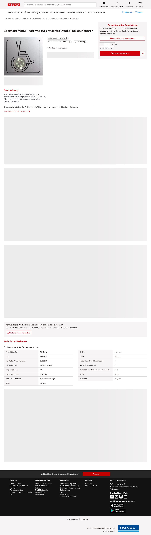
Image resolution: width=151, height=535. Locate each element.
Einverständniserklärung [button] (70, 488)
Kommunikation (20, 18)
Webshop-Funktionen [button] (43, 484)
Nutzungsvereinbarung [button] (69, 486)
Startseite (7, 18)
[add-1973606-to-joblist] (143, 53)
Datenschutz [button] (65, 490)
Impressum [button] (64, 494)
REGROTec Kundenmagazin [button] (21, 492)
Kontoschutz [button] (40, 492)
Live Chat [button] (88, 484)
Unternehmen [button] (15, 484)
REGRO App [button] (39, 494)
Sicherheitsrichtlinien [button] (68, 496)
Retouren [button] (38, 488)
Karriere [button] (13, 488)
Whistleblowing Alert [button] (68, 484)
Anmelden (96, 474)
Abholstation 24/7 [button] (42, 486)
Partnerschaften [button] (16, 490)
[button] (85, 519)
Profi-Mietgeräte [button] (41, 490)
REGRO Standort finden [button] (19, 486)
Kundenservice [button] (91, 486)
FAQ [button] (11, 494)
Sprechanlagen (35, 18)
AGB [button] (61, 492)
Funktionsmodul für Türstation (55, 18)
